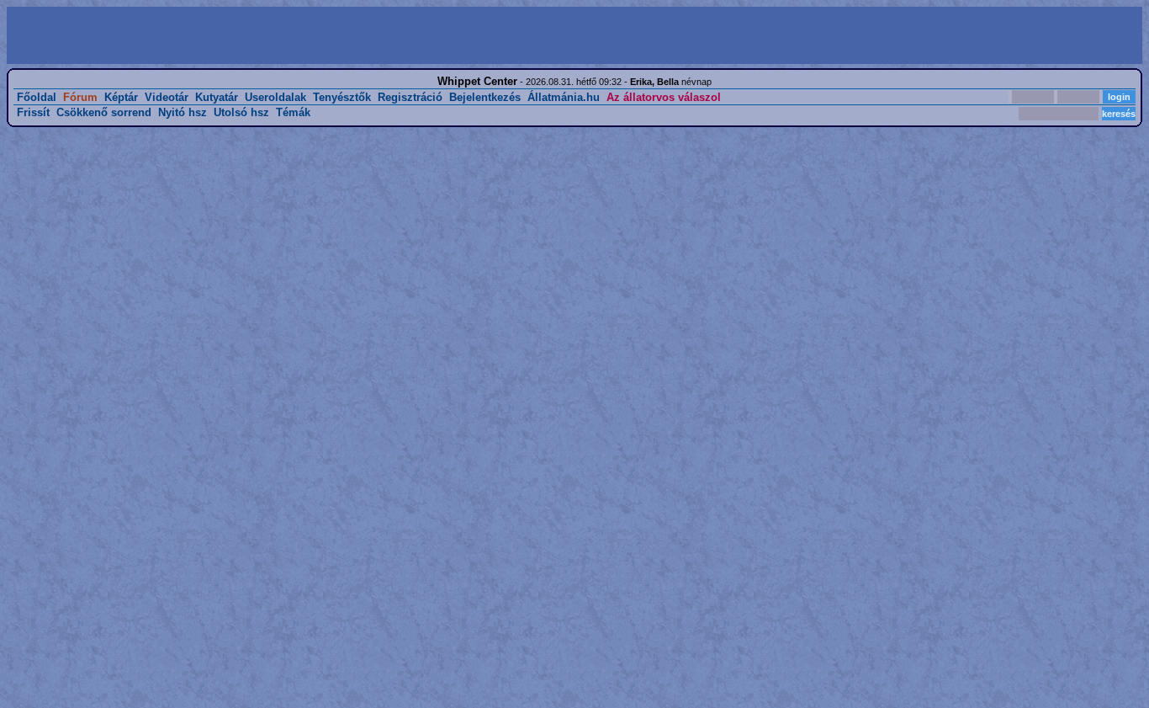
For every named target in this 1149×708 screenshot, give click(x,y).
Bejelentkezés (485, 97)
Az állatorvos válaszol (663, 97)
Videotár (166, 97)
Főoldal (36, 97)
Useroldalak (275, 97)
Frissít (33, 112)
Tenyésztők (342, 97)
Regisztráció (410, 97)
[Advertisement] (293, 35)
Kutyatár (216, 97)
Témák (293, 112)
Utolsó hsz (241, 112)
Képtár (121, 97)
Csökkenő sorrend (103, 112)
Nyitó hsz (182, 112)
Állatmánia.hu (563, 97)
